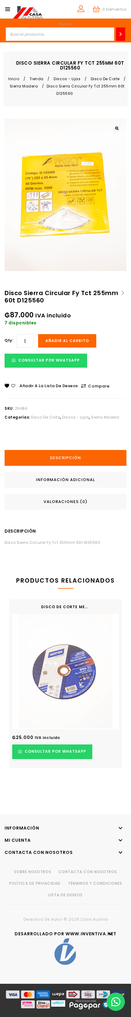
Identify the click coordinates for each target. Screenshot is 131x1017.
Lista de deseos (65, 894)
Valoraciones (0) (65, 502)
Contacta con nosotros (87, 871)
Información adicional (65, 480)
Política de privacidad (35, 883)
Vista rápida (112, 710)
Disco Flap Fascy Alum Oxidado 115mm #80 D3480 (123, 300)
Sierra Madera (24, 86)
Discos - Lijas (67, 78)
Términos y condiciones (95, 883)
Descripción (65, 458)
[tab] (68, 458)
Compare (99, 386)
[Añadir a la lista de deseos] (112, 698)
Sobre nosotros (32, 871)
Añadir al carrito (67, 340)
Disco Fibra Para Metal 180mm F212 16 (116, 296)
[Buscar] (120, 34)
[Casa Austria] (27, 12)
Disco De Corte (105, 78)
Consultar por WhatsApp (48, 360)
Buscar (65, 23)
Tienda (37, 78)
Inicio (13, 78)
